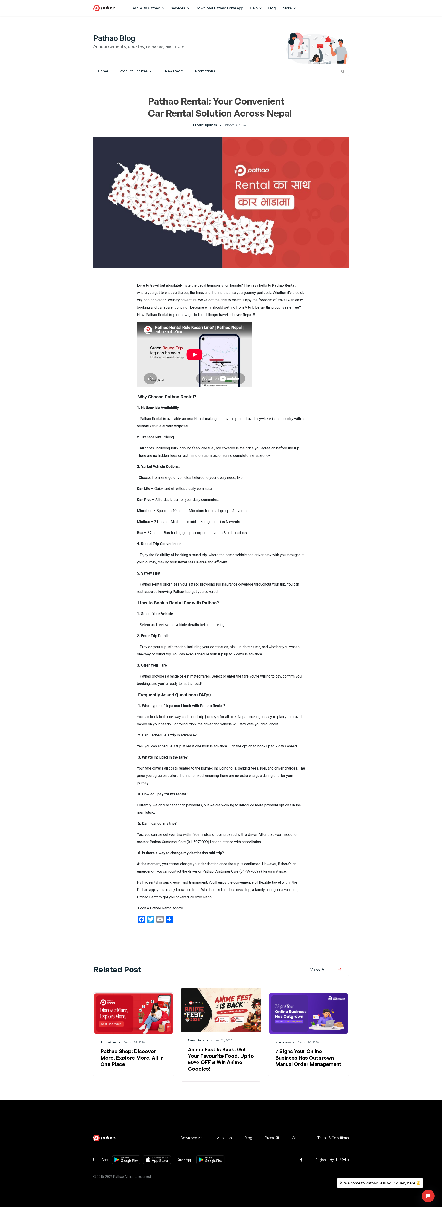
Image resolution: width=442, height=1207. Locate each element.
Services (178, 8)
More (287, 8)
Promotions (205, 71)
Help (254, 8)
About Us (224, 1138)
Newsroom (174, 71)
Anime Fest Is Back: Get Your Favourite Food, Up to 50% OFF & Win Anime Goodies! (221, 1059)
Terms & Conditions (333, 1138)
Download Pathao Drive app (219, 8)
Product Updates (133, 71)
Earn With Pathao (145, 8)
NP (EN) (342, 1160)
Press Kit (272, 1138)
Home (103, 71)
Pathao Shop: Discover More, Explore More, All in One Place (131, 1057)
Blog (272, 8)
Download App (192, 1138)
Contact (298, 1138)
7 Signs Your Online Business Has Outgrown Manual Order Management (308, 1057)
